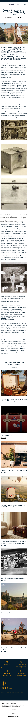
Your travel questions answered (9, 613)
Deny (13, 713)
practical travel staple (9, 55)
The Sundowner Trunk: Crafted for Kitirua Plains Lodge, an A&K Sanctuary (14, 400)
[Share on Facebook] (15, 18)
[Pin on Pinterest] (21, 18)
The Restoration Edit (6, 435)
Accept (14, 709)
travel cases (15, 88)
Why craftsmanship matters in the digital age (13, 578)
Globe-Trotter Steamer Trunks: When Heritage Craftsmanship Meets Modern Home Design (13, 542)
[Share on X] (18, 18)
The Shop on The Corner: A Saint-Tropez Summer (14, 470)
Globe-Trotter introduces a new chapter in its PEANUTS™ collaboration (13, 506)
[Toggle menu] (2, 4)
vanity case (17, 48)
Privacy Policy (17, 706)
